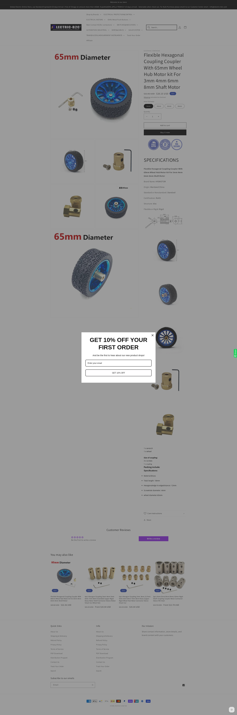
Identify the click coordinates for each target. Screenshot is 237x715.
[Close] (153, 335)
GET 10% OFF (118, 373)
